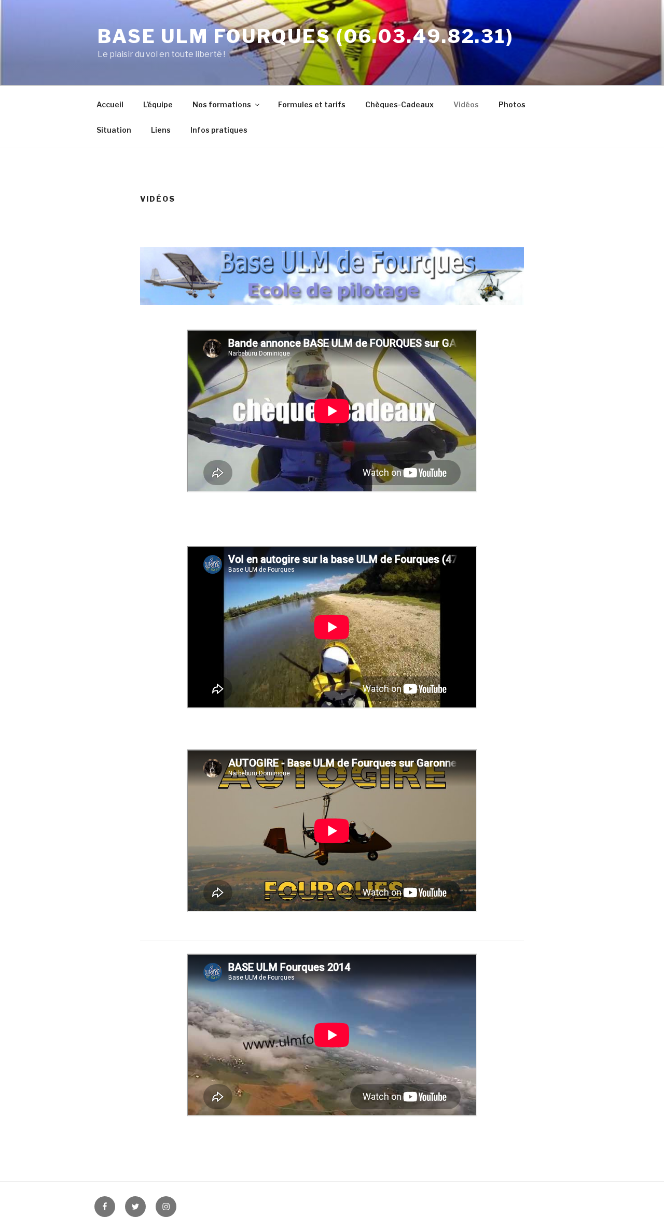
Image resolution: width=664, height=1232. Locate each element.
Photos (512, 104)
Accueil (109, 104)
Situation (113, 129)
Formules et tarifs (311, 104)
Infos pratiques (218, 129)
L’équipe (158, 104)
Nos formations (221, 104)
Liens (161, 129)
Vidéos (466, 104)
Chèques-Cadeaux (399, 104)
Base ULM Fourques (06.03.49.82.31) (306, 36)
